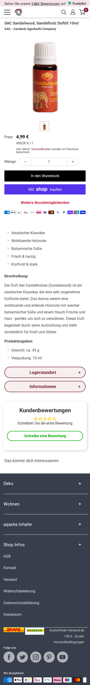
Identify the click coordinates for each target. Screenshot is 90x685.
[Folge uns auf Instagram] (35, 657)
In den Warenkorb (45, 176)
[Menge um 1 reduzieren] (25, 162)
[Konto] (73, 12)
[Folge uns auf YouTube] (62, 657)
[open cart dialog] (82, 12)
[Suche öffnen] (63, 12)
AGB (7, 556)
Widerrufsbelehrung (19, 591)
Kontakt (9, 568)
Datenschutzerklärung (21, 603)
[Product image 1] (44, 126)
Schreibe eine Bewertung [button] (45, 436)
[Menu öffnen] (8, 12)
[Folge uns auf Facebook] (9, 657)
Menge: (10, 161)
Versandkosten (41, 149)
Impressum (12, 614)
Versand (10, 579)
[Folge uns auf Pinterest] (49, 657)
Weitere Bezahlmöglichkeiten (45, 202)
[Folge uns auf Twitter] (22, 657)
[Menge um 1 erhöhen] (73, 162)
